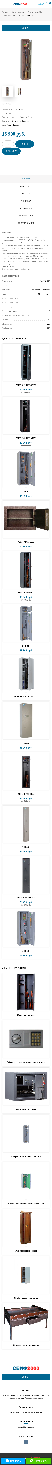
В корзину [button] (11, 151)
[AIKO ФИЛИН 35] (26, 771)
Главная (5, 12)
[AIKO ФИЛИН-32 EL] (26, 362)
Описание (26, 179)
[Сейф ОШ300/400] (26, 519)
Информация (26, 216)
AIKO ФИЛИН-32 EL (26, 385)
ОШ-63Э (26, 743)
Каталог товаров (18, 12)
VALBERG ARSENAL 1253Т (26, 696)
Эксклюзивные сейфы (26, 1251)
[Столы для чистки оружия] (26, 1322)
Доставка (26, 201)
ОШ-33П (26, 847)
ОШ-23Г (26, 646)
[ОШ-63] (26, 469)
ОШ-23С (26, 951)
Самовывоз (26, 208)
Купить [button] (24, 144)
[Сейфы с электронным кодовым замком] (26, 1039)
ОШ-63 (26, 491)
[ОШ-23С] (26, 928)
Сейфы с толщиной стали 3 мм (26, 1156)
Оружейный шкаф (26, 1015)
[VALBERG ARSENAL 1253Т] (26, 674)
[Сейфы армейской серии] (26, 1275)
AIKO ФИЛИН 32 (26, 593)
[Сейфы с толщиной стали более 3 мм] (26, 1181)
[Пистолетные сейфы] (26, 1086)
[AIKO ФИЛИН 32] (26, 570)
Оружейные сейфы (35, 12)
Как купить (26, 186)
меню (25, 28)
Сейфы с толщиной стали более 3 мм (26, 1204)
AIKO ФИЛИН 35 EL (26, 438)
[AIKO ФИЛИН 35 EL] (26, 416)
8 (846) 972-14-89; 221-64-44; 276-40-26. (26, 1412)
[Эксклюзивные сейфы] (26, 1228)
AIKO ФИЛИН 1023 (26, 898)
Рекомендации (26, 223)
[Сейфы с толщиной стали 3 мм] (26, 1133)
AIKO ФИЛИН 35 (26, 794)
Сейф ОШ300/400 (26, 542)
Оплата (26, 194)
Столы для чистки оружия (26, 1345)
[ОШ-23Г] (26, 623)
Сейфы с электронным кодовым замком (26, 1062)
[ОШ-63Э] (26, 720)
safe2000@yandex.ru (26, 1427)
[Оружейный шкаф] (26, 992)
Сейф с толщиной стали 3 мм (13, 15)
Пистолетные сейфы (26, 1109)
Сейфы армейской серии (26, 1298)
